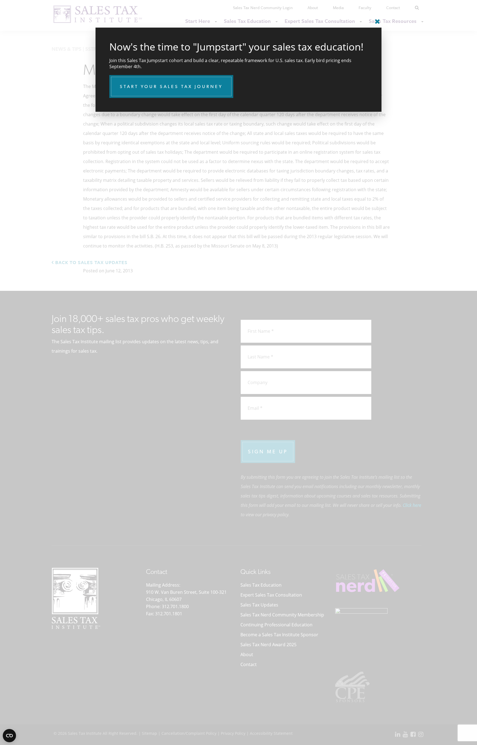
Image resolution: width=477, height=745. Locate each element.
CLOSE (375, 19)
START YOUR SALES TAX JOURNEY (171, 86)
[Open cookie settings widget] (9, 735)
